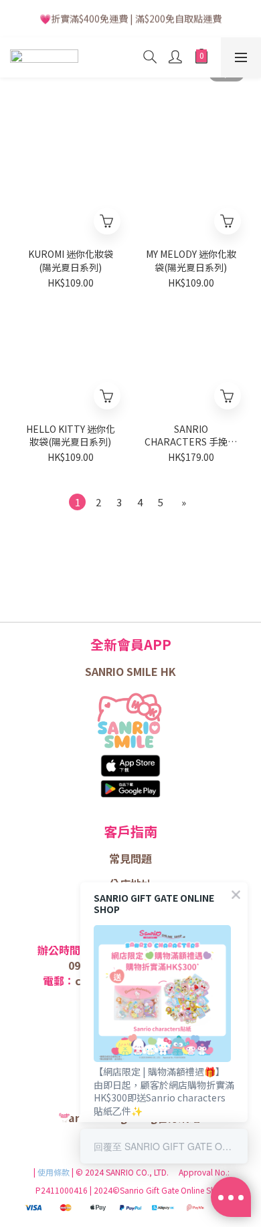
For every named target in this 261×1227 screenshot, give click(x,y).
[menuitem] (77, 502)
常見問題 (130, 858)
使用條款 (54, 1172)
